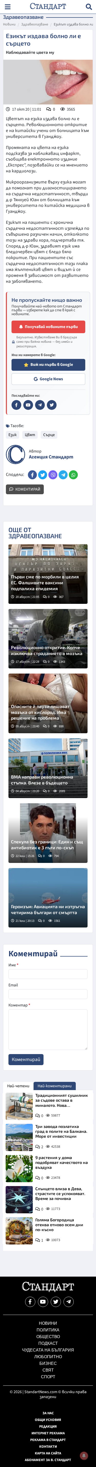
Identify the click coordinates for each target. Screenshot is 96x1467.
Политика (48, 1330)
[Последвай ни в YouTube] (43, 1302)
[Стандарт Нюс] (48, 1291)
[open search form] (89, 7)
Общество (48, 1337)
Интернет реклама (48, 1433)
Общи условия (48, 1419)
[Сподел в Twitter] (42, 474)
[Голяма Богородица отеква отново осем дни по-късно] (19, 1230)
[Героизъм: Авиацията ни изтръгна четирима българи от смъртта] (48, 898)
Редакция (48, 1426)
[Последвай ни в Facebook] (30, 1302)
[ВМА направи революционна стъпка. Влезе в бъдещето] (48, 768)
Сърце (49, 435)
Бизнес (48, 1363)
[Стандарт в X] (52, 405)
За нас (48, 1413)
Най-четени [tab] (18, 1086)
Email (13, 985)
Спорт (48, 1377)
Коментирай (27, 489)
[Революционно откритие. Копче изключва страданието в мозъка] (48, 639)
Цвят (30, 435)
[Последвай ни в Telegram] (68, 1302)
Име (13, 965)
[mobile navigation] (7, 6)
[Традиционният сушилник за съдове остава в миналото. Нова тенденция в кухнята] (19, 1106)
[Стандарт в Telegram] (40, 405)
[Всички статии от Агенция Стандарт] (15, 454)
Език (12, 435)
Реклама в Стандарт (48, 1440)
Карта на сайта (48, 1453)
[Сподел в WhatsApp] (73, 474)
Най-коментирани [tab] (55, 1086)
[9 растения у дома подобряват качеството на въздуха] (19, 1168)
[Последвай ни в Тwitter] (56, 1302)
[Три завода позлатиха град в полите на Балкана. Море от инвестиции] (19, 1137)
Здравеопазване (34, 25)
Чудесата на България (48, 1350)
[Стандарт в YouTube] (28, 405)
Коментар (19, 1005)
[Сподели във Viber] (52, 474)
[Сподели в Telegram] (63, 474)
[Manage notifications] (84, 1456)
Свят (48, 1370)
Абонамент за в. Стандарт (48, 1460)
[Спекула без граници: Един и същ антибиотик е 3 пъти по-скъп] (48, 833)
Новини (9, 25)
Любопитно (48, 1357)
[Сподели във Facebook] (32, 474)
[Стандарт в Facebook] (16, 405)
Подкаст (48, 1343)
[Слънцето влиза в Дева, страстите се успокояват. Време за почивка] (19, 1199)
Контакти (48, 1446)
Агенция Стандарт (51, 457)
